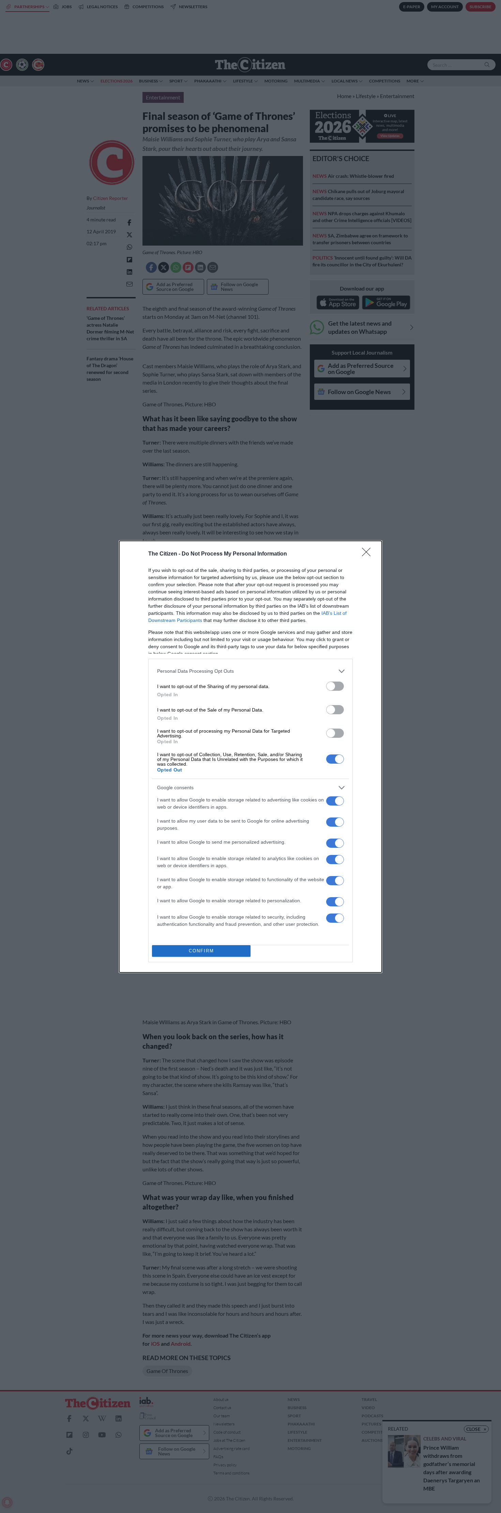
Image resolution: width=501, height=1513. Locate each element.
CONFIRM (201, 950)
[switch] (335, 686)
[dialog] (250, 756)
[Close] (368, 554)
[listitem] (250, 671)
